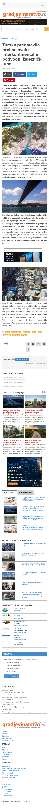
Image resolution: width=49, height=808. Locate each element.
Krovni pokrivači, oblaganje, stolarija (14, 768)
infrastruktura (16, 332)
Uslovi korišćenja (8, 740)
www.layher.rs (19, 619)
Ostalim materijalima (12, 668)
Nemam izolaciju (11, 671)
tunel (7, 332)
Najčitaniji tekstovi (25, 493)
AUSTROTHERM (19, 622)
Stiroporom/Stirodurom (13, 665)
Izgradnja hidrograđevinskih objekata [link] (14, 382)
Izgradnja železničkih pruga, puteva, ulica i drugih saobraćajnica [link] (14, 378)
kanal (40, 332)
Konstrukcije (6, 766)
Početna (4, 38)
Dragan (4, 699)
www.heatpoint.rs (20, 639)
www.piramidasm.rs (20, 632)
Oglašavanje (6, 736)
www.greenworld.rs (20, 612)
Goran (4, 690)
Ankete (4, 759)
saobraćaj (7, 335)
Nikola (4, 695)
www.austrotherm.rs (21, 625)
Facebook (20, 74)
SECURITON (18, 642)
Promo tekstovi (7, 752)
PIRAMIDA (17, 629)
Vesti (3, 748)
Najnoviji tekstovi (9, 493)
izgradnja (26, 332)
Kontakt (4, 734)
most (33, 332)
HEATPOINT (18, 635)
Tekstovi (4, 750)
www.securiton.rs (20, 646)
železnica (16, 335)
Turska (24, 335)
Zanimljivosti (15, 38)
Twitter (33, 74)
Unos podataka (7, 738)
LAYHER (17, 615)
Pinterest (9, 80)
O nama (4, 731)
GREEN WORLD (19, 608)
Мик (3, 709)
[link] (24, 14)
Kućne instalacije (7, 773)
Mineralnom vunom (12, 662)
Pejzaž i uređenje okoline (10, 775)
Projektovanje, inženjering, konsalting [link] (14, 386)
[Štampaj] (6, 344)
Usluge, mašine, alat (8, 777)
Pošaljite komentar (22, 359)
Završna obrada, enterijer (10, 771)
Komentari (8, 686)
